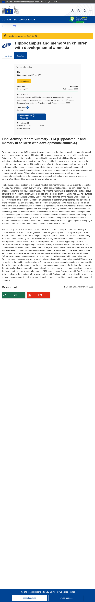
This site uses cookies (29, 592)
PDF (40, 295)
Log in (72, 10)
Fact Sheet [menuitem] (8, 56)
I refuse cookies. (66, 598)
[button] (78, 10)
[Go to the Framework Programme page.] (6, 45)
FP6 (14, 26)
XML (16, 295)
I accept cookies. (29, 598)
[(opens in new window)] (10, 9)
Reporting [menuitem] (20, 56)
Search (84, 10)
